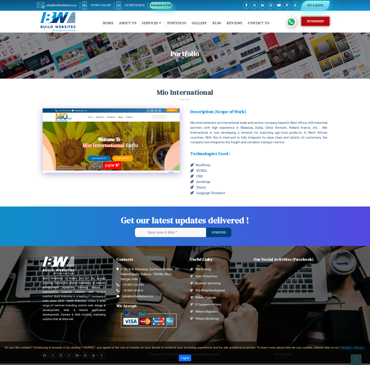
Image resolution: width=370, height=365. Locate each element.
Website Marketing (205, 318)
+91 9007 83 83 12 (134, 5)
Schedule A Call (161, 5)
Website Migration (205, 311)
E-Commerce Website (207, 304)
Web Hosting (202, 269)
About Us (128, 23)
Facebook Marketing (207, 283)
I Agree (185, 358)
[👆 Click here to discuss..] (293, 22)
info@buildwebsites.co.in (61, 5)
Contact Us (258, 23)
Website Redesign (204, 297)
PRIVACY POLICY (352, 347)
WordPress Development (209, 290)
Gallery (199, 23)
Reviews (234, 23)
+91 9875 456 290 (100, 5)
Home (108, 23)
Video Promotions (205, 276)
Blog (216, 23)
